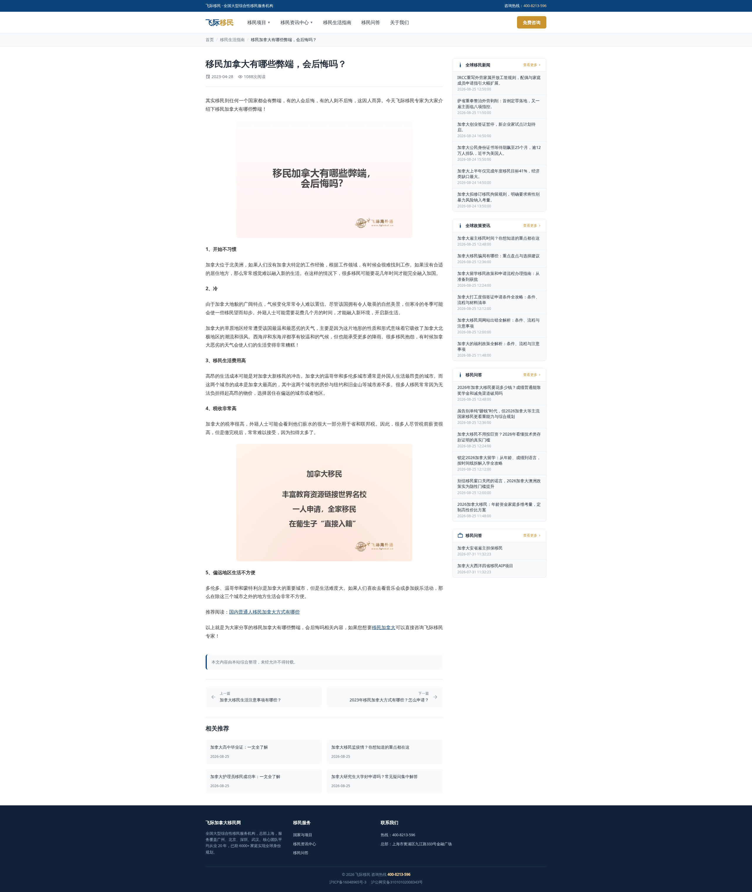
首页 (210, 39)
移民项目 (259, 22)
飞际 (220, 22)
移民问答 (370, 22)
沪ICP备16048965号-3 (347, 882)
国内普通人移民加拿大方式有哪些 (264, 612)
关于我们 (399, 22)
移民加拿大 (384, 627)
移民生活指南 (337, 22)
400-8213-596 (534, 5)
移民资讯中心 (297, 22)
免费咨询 (531, 22)
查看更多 (530, 65)
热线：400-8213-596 (398, 834)
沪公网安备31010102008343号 (397, 882)
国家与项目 (302, 834)
